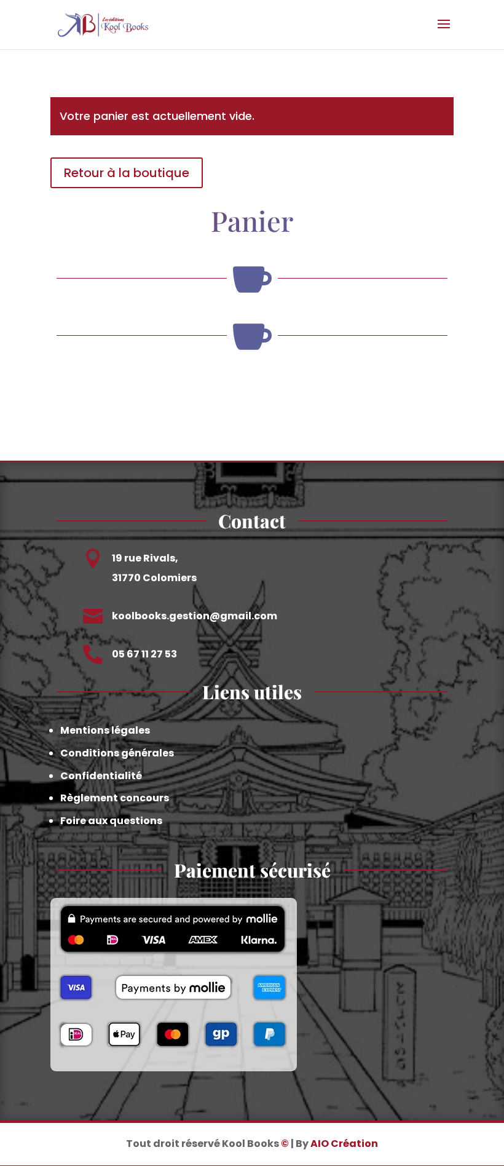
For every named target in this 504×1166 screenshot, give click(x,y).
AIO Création (344, 1143)
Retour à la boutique (126, 172)
